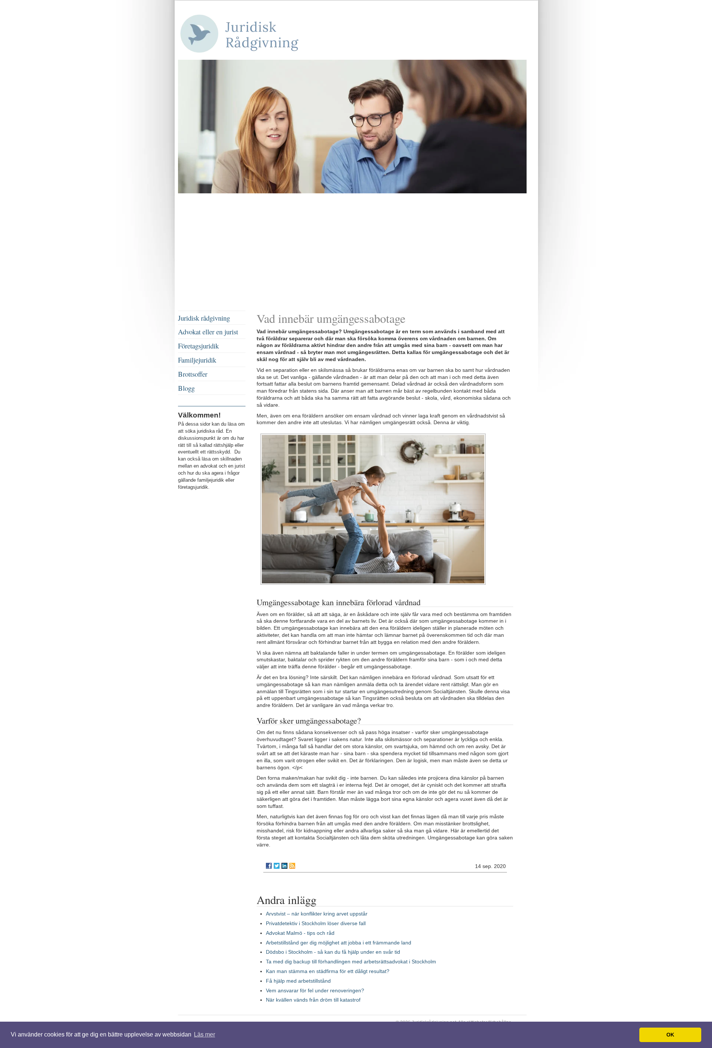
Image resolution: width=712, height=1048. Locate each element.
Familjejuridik (197, 359)
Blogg (186, 388)
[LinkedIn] (284, 866)
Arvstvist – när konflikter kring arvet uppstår (316, 914)
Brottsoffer (192, 374)
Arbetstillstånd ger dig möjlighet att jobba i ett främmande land (338, 943)
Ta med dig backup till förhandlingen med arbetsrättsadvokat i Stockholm (351, 962)
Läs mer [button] (204, 1034)
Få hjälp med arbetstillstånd (298, 981)
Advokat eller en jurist (208, 331)
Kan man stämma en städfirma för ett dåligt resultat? (327, 971)
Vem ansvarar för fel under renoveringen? (315, 990)
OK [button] (670, 1035)
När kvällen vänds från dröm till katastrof (313, 1000)
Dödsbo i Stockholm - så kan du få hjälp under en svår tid (333, 952)
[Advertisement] (356, 253)
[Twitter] (277, 866)
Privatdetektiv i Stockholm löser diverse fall (316, 923)
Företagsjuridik (198, 345)
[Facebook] (269, 866)
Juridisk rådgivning (204, 317)
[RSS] (292, 866)
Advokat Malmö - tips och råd (300, 933)
